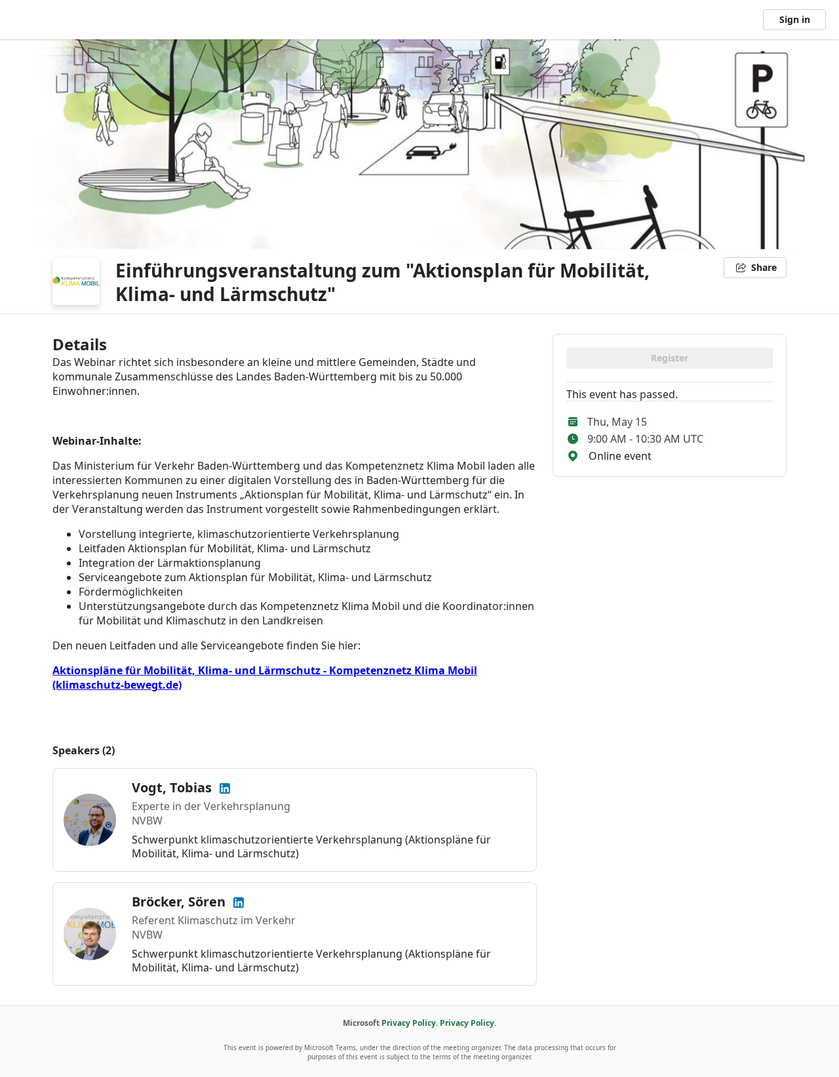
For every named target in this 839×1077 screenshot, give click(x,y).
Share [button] (764, 267)
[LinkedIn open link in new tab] (225, 787)
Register (669, 358)
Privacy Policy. (409, 1022)
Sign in (794, 19)
